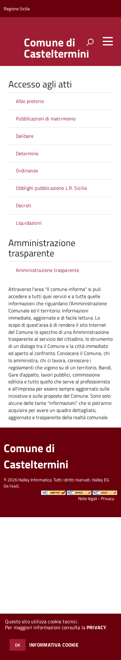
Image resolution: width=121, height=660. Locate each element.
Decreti (23, 205)
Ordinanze (27, 170)
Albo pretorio (30, 101)
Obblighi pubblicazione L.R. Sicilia (51, 188)
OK (17, 645)
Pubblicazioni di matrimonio (45, 118)
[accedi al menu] (108, 41)
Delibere (25, 136)
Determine (27, 153)
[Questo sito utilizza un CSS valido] (104, 492)
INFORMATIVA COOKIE (54, 644)
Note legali (87, 498)
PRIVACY (96, 627)
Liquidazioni (29, 223)
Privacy (107, 498)
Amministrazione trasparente (47, 270)
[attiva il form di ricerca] (90, 42)
